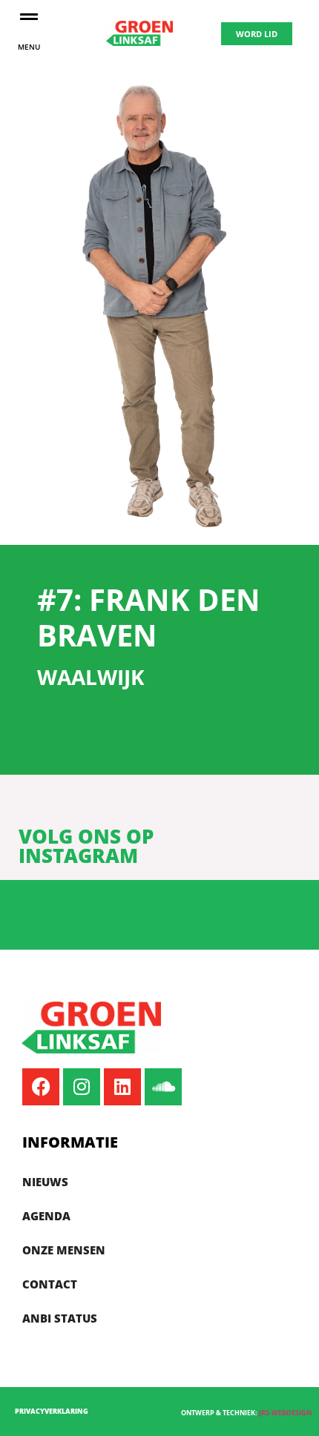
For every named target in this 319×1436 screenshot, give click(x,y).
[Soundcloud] (163, 1086)
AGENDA (46, 1215)
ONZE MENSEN (63, 1250)
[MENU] (29, 16)
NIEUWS (45, 1181)
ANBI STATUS (59, 1318)
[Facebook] (40, 1086)
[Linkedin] (122, 1086)
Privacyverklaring (51, 1411)
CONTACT (49, 1284)
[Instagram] (81, 1086)
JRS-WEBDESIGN (285, 1412)
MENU (29, 47)
